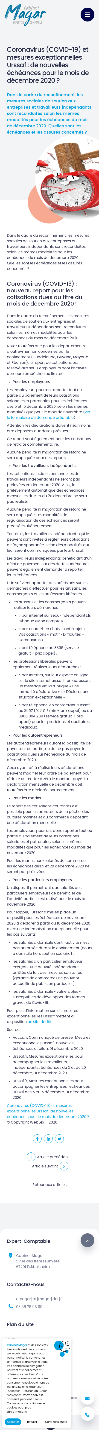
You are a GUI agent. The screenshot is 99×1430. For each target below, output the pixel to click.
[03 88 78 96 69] (87, 1414)
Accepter (13, 1422)
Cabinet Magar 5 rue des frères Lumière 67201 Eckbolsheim (38, 1261)
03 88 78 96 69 (29, 1307)
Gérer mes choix (56, 1422)
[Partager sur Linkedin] (48, 1138)
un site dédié (39, 1022)
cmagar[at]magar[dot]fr (39, 1299)
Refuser (32, 1422)
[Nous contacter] (87, 1398)
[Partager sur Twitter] (59, 1138)
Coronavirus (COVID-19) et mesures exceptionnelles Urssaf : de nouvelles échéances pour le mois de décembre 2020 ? (48, 1111)
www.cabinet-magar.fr (22, 1353)
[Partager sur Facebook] (37, 1138)
